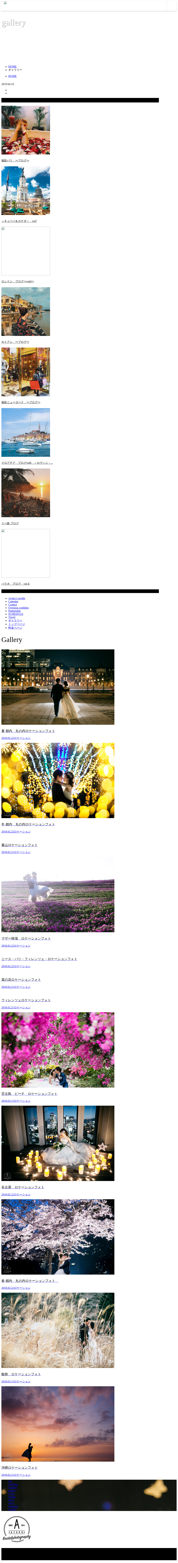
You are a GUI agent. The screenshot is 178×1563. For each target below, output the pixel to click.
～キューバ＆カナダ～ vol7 (19, 221)
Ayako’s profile (16, 598)
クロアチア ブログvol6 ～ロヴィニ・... (27, 462)
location (12, 1487)
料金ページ (15, 627)
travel (11, 1493)
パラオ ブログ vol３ (15, 583)
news (11, 1499)
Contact (12, 604)
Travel (11, 617)
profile (11, 1496)
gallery (12, 1490)
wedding (13, 1484)
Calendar (13, 601)
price (11, 1503)
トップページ (16, 624)
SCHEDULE (15, 614)
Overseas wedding (18, 607)
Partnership (14, 610)
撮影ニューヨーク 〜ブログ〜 (20, 402)
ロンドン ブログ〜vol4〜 (17, 281)
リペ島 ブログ (10, 523)
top (10, 1481)
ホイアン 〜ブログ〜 (15, 341)
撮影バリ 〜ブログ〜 (15, 160)
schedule (13, 1506)
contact (12, 1509)
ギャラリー (15, 620)
